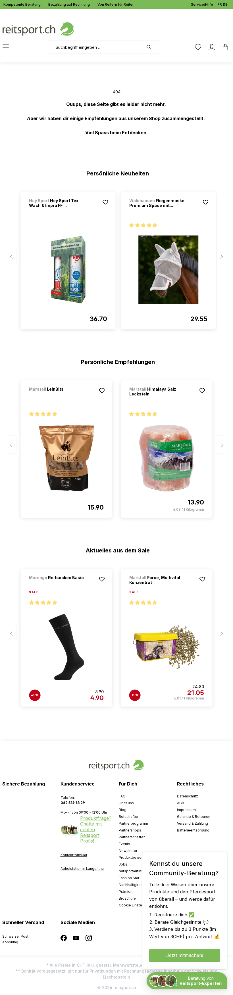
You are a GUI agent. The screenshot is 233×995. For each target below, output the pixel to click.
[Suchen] (151, 47)
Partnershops (130, 830)
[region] (116, 258)
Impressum (186, 810)
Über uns (126, 803)
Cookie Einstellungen (136, 905)
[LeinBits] (59, 397)
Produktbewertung (134, 857)
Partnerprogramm (133, 823)
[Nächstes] (221, 256)
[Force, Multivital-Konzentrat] (166, 647)
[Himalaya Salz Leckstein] (166, 458)
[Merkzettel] (198, 47)
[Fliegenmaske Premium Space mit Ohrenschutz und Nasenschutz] (168, 270)
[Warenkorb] (224, 47)
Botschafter (128, 816)
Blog (122, 810)
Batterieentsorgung (193, 830)
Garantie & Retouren (193, 816)
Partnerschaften (132, 837)
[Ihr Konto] (212, 47)
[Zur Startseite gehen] (38, 28)
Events (124, 844)
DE (225, 4)
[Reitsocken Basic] (59, 585)
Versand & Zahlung (192, 823)
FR (219, 4)
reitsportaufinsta (132, 871)
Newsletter (128, 851)
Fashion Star (129, 878)
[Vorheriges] (12, 256)
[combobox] (95, 47)
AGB (180, 803)
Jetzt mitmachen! (184, 955)
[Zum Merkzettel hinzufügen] (105, 202)
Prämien (125, 891)
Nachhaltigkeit (131, 885)
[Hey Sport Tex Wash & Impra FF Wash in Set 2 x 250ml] (68, 270)
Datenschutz (187, 796)
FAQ (122, 796)
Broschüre (127, 898)
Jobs (123, 864)
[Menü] (9, 46)
